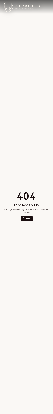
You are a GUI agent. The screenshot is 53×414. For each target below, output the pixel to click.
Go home (27, 218)
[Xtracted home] (21, 7)
